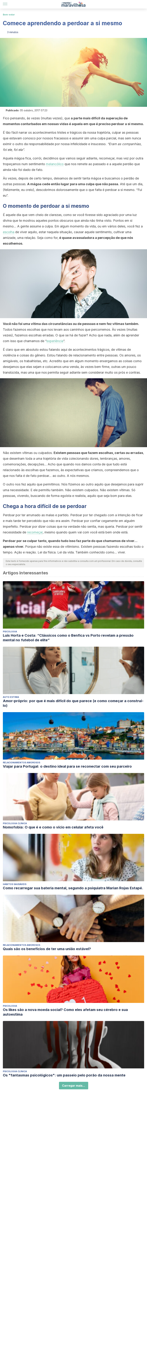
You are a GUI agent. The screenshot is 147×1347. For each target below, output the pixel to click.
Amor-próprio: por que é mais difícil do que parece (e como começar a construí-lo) (73, 703)
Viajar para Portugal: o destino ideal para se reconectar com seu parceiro (67, 766)
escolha (8, 232)
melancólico (55, 164)
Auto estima (11, 697)
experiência (54, 341)
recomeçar (35, 532)
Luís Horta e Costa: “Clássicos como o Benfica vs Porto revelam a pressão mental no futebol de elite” (68, 637)
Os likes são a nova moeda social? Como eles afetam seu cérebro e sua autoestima (65, 1012)
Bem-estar (9, 14)
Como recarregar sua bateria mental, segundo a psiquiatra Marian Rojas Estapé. (73, 888)
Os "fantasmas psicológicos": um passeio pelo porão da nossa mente (64, 1075)
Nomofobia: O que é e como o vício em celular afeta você (53, 827)
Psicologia (10, 631)
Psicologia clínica (15, 823)
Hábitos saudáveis (14, 884)
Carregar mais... (73, 1085)
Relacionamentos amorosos (21, 762)
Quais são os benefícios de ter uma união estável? (47, 949)
